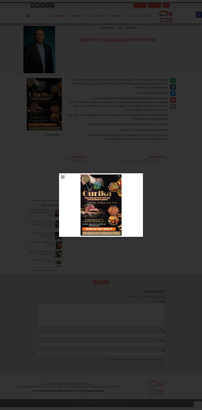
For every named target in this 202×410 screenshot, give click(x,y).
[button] (62, 177)
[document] (101, 205)
